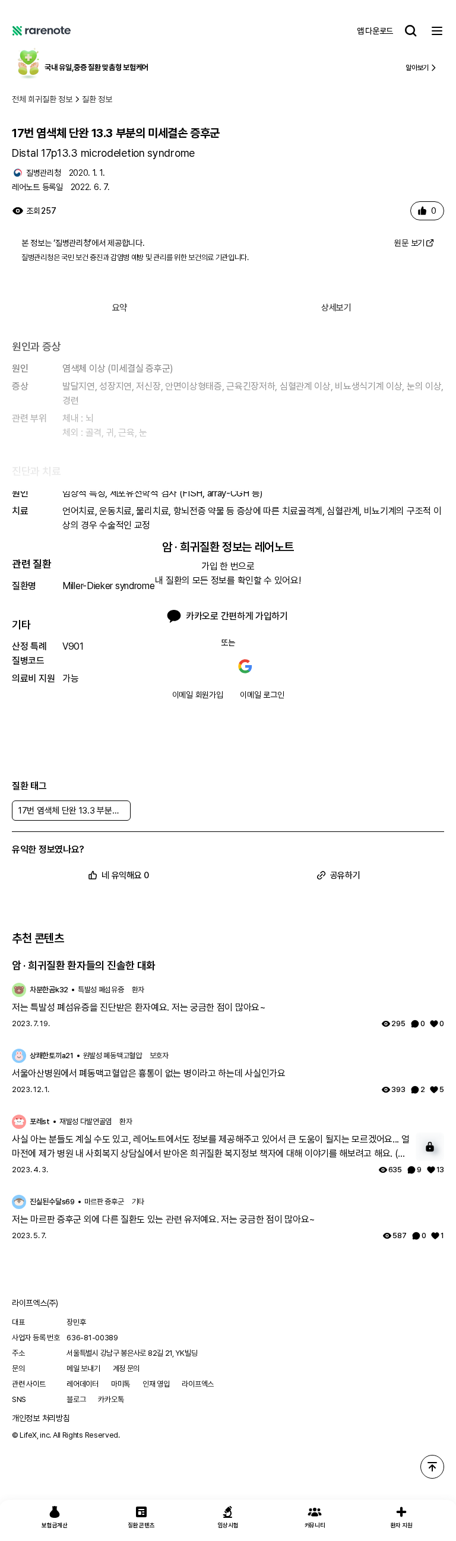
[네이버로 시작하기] (211, 666)
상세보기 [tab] (336, 307)
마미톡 (120, 1383)
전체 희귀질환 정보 (42, 99)
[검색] (411, 31)
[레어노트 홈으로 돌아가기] (41, 31)
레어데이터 (82, 1383)
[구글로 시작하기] (245, 666)
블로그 (76, 1399)
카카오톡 (111, 1399)
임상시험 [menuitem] (228, 1525)
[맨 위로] (432, 1467)
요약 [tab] (119, 307)
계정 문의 (126, 1368)
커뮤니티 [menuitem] (315, 1525)
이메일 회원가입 (197, 695)
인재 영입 (156, 1383)
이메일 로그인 (262, 695)
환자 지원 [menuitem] (402, 1525)
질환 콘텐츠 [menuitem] (141, 1525)
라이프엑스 (198, 1383)
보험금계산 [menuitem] (55, 1525)
